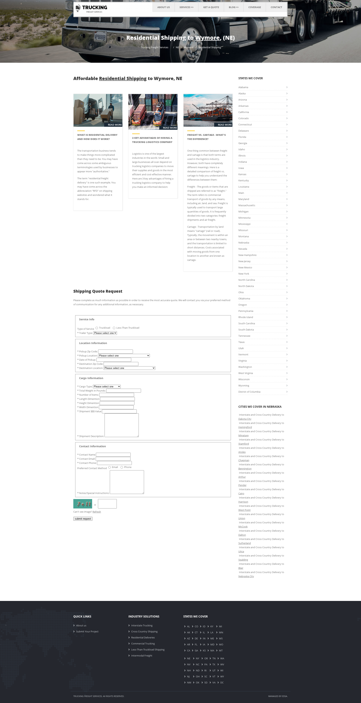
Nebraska (243, 242)
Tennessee (244, 335)
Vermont (243, 354)
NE (177, 47)
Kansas (242, 174)
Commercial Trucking (143, 643)
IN (204, 638)
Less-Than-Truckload (127, 327)
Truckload (104, 327)
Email (115, 467)
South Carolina (246, 323)
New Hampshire (247, 255)
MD (212, 644)
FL (196, 644)
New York (243, 273)
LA (211, 632)
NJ (188, 676)
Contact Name (86, 454)
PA (205, 664)
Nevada (242, 248)
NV (188, 664)
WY (222, 676)
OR (206, 658)
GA (196, 650)
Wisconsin (244, 379)
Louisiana (243, 186)
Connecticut (245, 124)
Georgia (242, 143)
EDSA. (285, 696)
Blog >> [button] (234, 7)
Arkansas (243, 106)
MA (212, 650)
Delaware (243, 130)
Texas (241, 342)
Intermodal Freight (141, 655)
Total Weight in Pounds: (91, 390)
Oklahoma (244, 298)
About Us (163, 7)
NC (197, 664)
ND (197, 670)
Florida (242, 137)
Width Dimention (88, 407)
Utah (241, 348)
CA (188, 650)
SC (205, 676)
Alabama (243, 87)
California (243, 112)
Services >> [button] (186, 7)
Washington (245, 367)
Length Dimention (88, 399)
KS (204, 650)
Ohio (241, 292)
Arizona (242, 99)
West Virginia (245, 373)
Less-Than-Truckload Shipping (148, 649)
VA (213, 682)
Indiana (242, 161)
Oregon (242, 304)
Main (241, 193)
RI (205, 670)
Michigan (243, 211)
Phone (127, 467)
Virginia (242, 360)
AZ (188, 638)
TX (213, 664)
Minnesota (244, 217)
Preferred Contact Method (92, 468)
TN (214, 658)
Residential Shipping (209, 47)
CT (196, 632)
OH (198, 676)
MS (221, 638)
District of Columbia (249, 391)
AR (188, 644)
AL (188, 626)
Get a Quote (211, 7)
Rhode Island (245, 317)
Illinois (242, 155)
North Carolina (246, 280)
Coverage (254, 7)
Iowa (241, 168)
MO (221, 644)
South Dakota (246, 329)
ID (204, 626)
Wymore (188, 47)
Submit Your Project (87, 631)
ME (212, 638)
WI (221, 670)
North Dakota (246, 286)
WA (222, 658)
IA (204, 644)
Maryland (243, 199)
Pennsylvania (245, 311)
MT (221, 650)
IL (204, 632)
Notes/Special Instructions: (93, 493)
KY (211, 626)
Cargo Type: (85, 386)
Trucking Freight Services (154, 47)
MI (220, 626)
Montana (243, 236)
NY (197, 658)
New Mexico (245, 267)
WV (222, 664)
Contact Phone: (87, 463)
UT (213, 670)
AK (188, 632)
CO (196, 626)
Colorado (243, 118)
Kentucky (243, 180)
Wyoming (243, 385)
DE (196, 638)
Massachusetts (246, 205)
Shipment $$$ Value (89, 411)
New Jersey (244, 261)
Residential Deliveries (143, 637)
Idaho (241, 149)
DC (222, 682)
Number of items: (88, 394)
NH (189, 670)
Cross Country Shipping (144, 631)
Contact (276, 7)
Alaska (242, 93)
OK (197, 682)
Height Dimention (88, 403)
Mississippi (244, 224)
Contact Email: (86, 458)
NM (189, 682)
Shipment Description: (91, 436)
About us (81, 625)
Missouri (243, 230)
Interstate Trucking (141, 625)
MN (221, 632)
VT (213, 676)
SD (205, 682)
